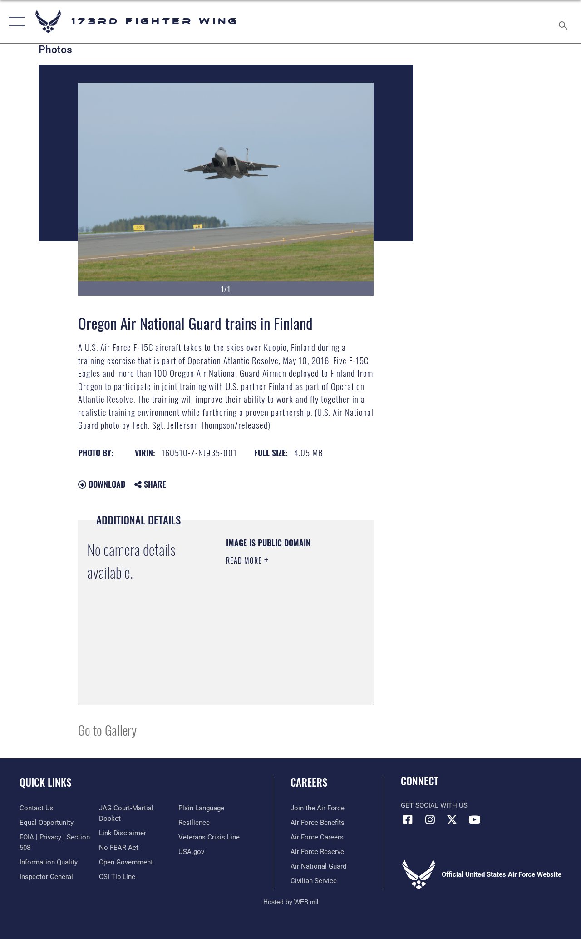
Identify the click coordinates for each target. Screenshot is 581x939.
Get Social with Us (434, 805)
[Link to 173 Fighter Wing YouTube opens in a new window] (474, 819)
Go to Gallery (107, 729)
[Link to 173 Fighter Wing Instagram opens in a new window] (430, 819)
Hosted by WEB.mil (290, 901)
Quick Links (45, 782)
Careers (308, 782)
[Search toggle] (564, 21)
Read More (245, 560)
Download (105, 484)
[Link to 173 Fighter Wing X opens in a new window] (452, 819)
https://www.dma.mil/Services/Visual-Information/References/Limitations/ (281, 675)
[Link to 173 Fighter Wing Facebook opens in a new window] (407, 819)
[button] (15, 21)
